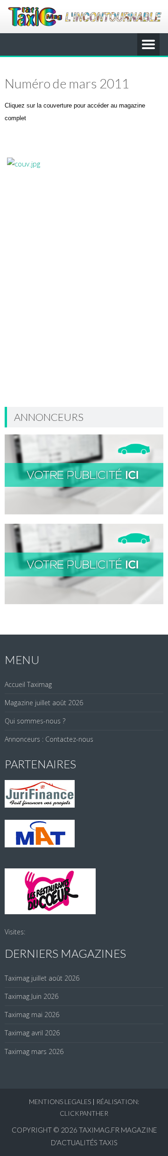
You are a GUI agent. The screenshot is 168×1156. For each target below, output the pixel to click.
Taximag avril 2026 (32, 1032)
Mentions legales (60, 1101)
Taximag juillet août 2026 (42, 978)
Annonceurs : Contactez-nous (49, 739)
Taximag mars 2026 (34, 1051)
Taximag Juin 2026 (31, 996)
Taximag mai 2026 (32, 1014)
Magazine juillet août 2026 (44, 702)
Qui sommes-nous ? (35, 720)
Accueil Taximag (28, 684)
